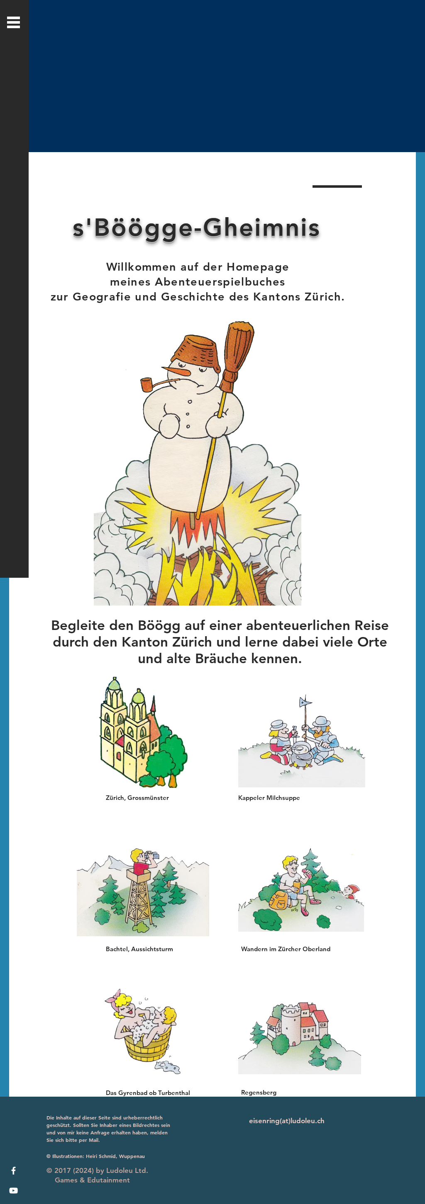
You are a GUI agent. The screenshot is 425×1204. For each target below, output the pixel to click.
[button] (13, 22)
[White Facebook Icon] (13, 1170)
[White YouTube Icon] (13, 1190)
